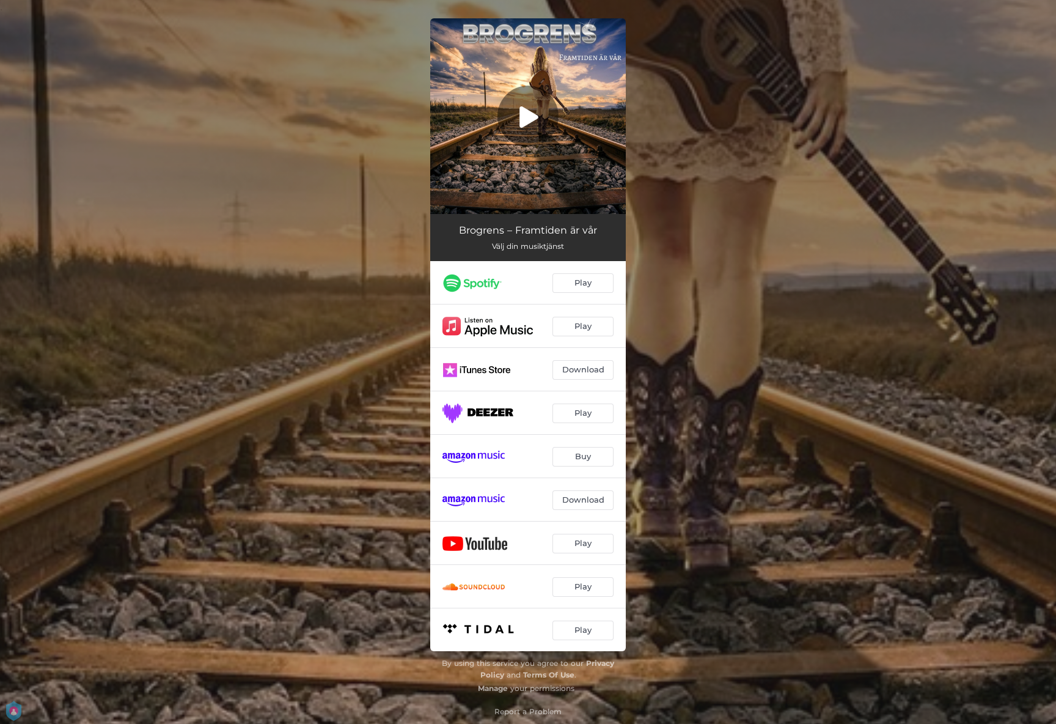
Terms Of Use (548, 674)
